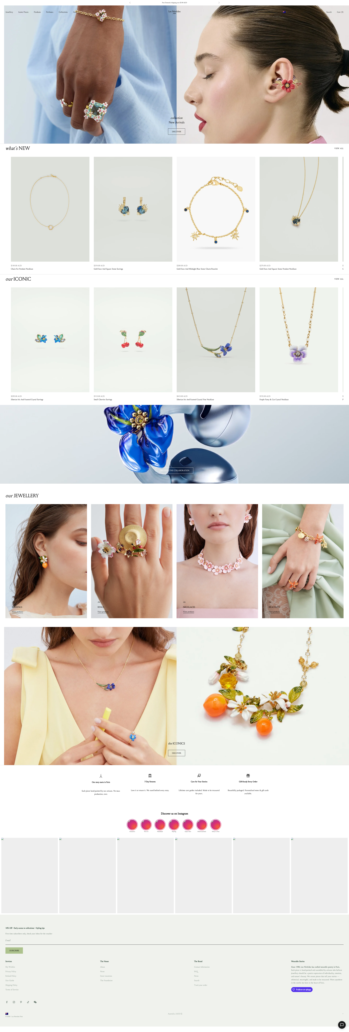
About (102, 967)
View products (17, 612)
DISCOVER (176, 131)
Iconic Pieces (23, 12)
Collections (63, 12)
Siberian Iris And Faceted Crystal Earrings (27, 399)
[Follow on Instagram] (14, 1002)
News (102, 971)
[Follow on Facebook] (6, 1002)
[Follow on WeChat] (35, 1002)
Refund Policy (10, 976)
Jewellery (9, 12)
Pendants (37, 12)
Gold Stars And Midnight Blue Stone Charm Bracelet (197, 269)
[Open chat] (342, 1025)
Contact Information (202, 967)
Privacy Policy (10, 971)
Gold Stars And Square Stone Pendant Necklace (278, 269)
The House (307, 12)
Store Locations (106, 976)
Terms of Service (12, 989)
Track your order (200, 985)
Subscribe (14, 950)
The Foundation (106, 980)
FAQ (196, 971)
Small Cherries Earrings (103, 399)
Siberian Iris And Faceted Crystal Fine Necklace (195, 399)
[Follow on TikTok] (28, 1002)
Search (196, 980)
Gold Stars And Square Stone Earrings (108, 269)
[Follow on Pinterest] (21, 1002)
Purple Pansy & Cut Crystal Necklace (274, 399)
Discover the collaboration (174, 470)
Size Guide (9, 980)
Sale (74, 12)
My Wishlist (10, 967)
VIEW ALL (339, 148)
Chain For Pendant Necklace (22, 269)
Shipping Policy (11, 985)
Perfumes (49, 12)
